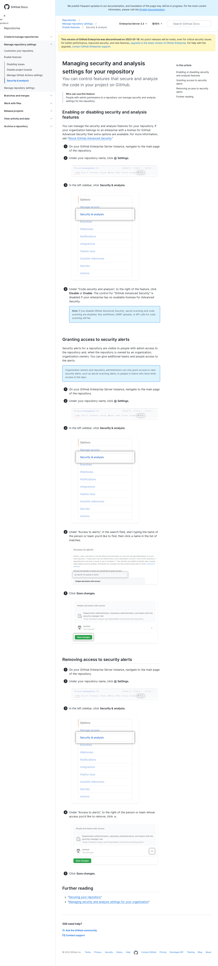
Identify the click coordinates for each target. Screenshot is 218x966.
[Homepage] (136, 953)
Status (119, 952)
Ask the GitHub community (81, 930)
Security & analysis (18, 80)
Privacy (98, 952)
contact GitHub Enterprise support (91, 46)
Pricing (163, 952)
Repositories (12, 28)
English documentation (152, 9)
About (208, 952)
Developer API (176, 952)
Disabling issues (16, 64)
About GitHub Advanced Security (89, 138)
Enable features (72, 27)
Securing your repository (85, 897)
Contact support (75, 935)
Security (109, 952)
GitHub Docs (19, 7)
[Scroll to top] (210, 958)
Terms (88, 952)
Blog (200, 952)
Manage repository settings (79, 23)
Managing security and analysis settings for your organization (109, 901)
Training (190, 952)
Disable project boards (19, 69)
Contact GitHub (148, 952)
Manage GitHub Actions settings (25, 75)
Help (128, 952)
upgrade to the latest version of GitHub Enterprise (158, 42)
